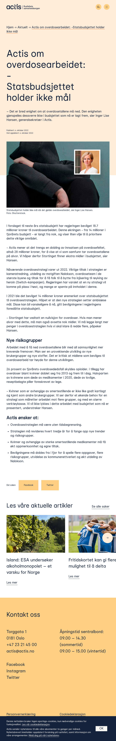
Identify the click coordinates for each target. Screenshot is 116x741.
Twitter (50, 485)
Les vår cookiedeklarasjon (36, 725)
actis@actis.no (20, 651)
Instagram (16, 671)
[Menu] (107, 7)
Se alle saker (101, 506)
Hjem (9, 27)
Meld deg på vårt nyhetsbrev (44, 736)
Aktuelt (23, 27)
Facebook (28, 485)
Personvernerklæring (20, 714)
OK (101, 728)
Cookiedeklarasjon (72, 714)
